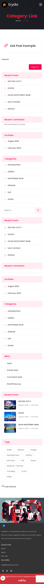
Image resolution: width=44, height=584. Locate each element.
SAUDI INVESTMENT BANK (19, 95)
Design (33, 449)
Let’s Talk (4, 556)
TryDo (24, 471)
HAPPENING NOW (15, 178)
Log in (9, 363)
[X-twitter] (7, 571)
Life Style (11, 460)
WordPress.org (14, 384)
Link (9, 192)
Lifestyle (11, 185)
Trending (11, 471)
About (3, 552)
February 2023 (14, 148)
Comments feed (14, 377)
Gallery (11, 171)
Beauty (21, 449)
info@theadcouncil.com (10, 565)
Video (9, 476)
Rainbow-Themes (15, 466)
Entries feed (12, 370)
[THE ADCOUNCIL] (10, 5)
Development (14, 164)
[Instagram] (11, 571)
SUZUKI (11, 88)
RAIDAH (11, 108)
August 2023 (13, 141)
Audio (9, 449)
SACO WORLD (14, 102)
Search (5, 59)
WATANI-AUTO (14, 81)
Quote (10, 199)
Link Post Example (23, 46)
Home (18, 20)
